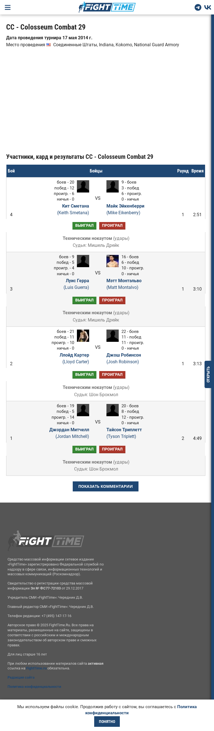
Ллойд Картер (74, 358)
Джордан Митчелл (69, 433)
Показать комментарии (105, 486)
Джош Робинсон (123, 358)
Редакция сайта (21, 677)
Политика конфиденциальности (34, 686)
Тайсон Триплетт (124, 433)
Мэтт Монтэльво (124, 284)
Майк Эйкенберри (125, 209)
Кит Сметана (73, 209)
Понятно (107, 721)
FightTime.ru (36, 668)
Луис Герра (76, 284)
